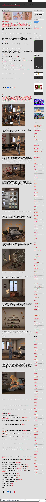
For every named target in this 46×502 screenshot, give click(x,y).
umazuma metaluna (21, 25)
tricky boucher (12, 25)
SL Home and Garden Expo (37, 250)
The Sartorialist (36, 332)
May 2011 (35, 440)
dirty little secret (18, 97)
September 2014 (36, 379)
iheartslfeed (17, 22)
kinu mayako (6, 99)
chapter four (14, 23)
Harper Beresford (24, 23)
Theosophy (35, 230)
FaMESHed (28, 466)
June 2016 (35, 347)
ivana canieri (28, 98)
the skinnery (7, 25)
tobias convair (19, 101)
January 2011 (35, 446)
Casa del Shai (35, 172)
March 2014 (35, 388)
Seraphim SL (35, 274)
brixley (31, 96)
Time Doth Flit (36, 133)
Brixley (23, 403)
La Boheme (24, 73)
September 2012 (36, 416)
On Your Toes (35, 271)
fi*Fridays (35, 189)
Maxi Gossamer (24, 417)
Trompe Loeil (26, 464)
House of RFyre (36, 197)
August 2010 (35, 454)
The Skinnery (35, 229)
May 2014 (35, 385)
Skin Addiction (36, 277)
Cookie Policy (17, 500)
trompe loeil (26, 101)
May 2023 (35, 338)
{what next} (17, 477)
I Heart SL (35, 294)
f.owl (26, 97)
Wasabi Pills (35, 238)
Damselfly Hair (36, 175)
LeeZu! (35, 206)
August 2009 (35, 472)
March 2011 (35, 443)
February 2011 (36, 445)
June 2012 (35, 420)
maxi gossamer (19, 99)
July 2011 (35, 437)
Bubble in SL (35, 171)
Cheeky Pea (18, 475)
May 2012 (35, 422)
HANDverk (35, 195)
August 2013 (35, 399)
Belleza (18, 58)
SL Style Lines (36, 306)
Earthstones (35, 183)
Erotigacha (3, 471)
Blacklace (35, 169)
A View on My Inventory (37, 256)
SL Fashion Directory (36, 303)
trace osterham (23, 101)
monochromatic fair (28, 99)
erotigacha (24, 97)
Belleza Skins (35, 168)
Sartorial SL (35, 273)
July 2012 (35, 419)
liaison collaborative (14, 99)
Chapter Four (4, 61)
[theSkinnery (25, 60)
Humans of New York (36, 320)
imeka (27, 23)
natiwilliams (6, 24)
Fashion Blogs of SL (36, 289)
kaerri (31, 98)
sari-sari (16, 24)
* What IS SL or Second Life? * (38, 151)
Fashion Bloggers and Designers (38, 288)
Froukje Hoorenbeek (5, 98)
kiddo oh (29, 23)
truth (29, 101)
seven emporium (25, 100)
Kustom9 (29, 403)
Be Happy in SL (36, 283)
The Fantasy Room (29, 69)
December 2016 (36, 341)
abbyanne (22, 22)
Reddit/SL (35, 300)
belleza (27, 22)
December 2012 (36, 411)
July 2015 (35, 364)
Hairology (35, 244)
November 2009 (36, 468)
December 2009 (36, 466)
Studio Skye (35, 227)
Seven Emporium (18, 462)
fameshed (28, 97)
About (27, 4)
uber (17, 25)
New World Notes (36, 324)
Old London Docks (36, 297)
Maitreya (35, 209)
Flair (3, 413)
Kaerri (12, 483)
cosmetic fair (9, 97)
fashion (20, 23)
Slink (4, 410)
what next (10, 102)
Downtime (5, 95)
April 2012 (35, 423)
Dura (34, 180)
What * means (31, 4)
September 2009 (36, 471)
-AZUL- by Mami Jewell (37, 157)
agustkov (26, 96)
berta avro (6, 23)
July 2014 (35, 382)
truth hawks (15, 25)
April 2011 (35, 442)
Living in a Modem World (37, 323)
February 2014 (36, 390)
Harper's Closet (13, 22)
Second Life (19, 24)
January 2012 (36, 428)
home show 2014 (18, 98)
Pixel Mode (7, 100)
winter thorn (13, 102)
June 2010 (35, 457)
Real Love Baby (36, 139)
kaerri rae (3, 99)
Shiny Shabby (36, 247)
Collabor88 (35, 174)
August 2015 (35, 362)
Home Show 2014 (4, 431)
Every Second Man (36, 262)
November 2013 (36, 394)
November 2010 (36, 449)
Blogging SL (35, 285)
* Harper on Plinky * (36, 145)
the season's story (11, 101)
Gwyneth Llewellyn (36, 318)
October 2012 (36, 414)
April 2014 (35, 387)
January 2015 (36, 373)
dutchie (22, 97)
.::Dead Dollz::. (13, 65)
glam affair (9, 98)
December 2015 (36, 356)
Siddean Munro (29, 100)
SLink (4, 101)
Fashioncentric (36, 291)
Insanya (35, 198)
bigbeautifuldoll (10, 23)
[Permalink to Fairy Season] (17, 19)
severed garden (23, 24)
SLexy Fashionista (36, 279)
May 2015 (35, 367)
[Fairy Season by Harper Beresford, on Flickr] (4, 31)
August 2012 (35, 417)
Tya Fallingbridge (6, 102)
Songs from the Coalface (37, 330)
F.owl (20, 405)
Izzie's (35, 200)
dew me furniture (13, 97)
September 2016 (36, 342)
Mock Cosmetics (36, 215)
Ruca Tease (35, 221)
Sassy (35, 223)
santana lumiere (13, 24)
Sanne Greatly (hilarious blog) (38, 326)
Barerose (35, 163)
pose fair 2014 (11, 100)
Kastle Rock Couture (36, 201)
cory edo (6, 97)
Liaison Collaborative (29, 459)
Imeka (23, 71)
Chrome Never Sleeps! (37, 315)
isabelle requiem (24, 98)
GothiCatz (35, 194)
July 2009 (35, 474)
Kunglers (35, 203)
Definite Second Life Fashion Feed (38, 286)
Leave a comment (8, 26)
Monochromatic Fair (5, 418)
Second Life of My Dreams (37, 327)
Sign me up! (36, 21)
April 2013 (35, 405)
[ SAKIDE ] (21, 407)
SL (2, 101)
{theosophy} (22, 424)
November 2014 (36, 376)
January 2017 (36, 339)
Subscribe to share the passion (38, 14)
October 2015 (36, 359)
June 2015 (35, 365)
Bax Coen (35, 166)
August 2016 (35, 344)
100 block (23, 96)
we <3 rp (27, 25)
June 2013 (35, 402)
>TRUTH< (16, 56)
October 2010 (36, 451)
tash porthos (6, 101)
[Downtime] (13, 126)
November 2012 (36, 413)
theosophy (15, 101)
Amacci (35, 160)
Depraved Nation (36, 177)
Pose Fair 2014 (27, 420)
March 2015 (35, 370)
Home (25, 4)
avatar (25, 22)
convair (3, 97)
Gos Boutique (36, 192)
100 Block (27, 405)
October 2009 (36, 469)
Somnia (35, 226)
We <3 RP (20, 65)
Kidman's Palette (36, 268)
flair (30, 97)
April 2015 (35, 368)
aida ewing (28, 96)
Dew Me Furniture (23, 470)
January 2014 (36, 391)
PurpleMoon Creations (37, 220)
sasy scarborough (17, 100)
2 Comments (21, 102)
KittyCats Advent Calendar (37, 130)
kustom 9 (10, 99)
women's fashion (17, 102)
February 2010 (36, 463)
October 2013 (36, 396)
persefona (9, 24)
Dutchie (17, 473)
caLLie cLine (35, 259)
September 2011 (36, 434)
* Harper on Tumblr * (36, 148)
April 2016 (35, 350)
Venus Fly (35, 136)
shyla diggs (27, 24)
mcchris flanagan (23, 99)
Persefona (21, 69)
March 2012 (35, 425)
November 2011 (36, 431)
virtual (25, 25)
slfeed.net (35, 309)
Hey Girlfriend (36, 265)
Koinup (35, 321)
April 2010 (35, 460)
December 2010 (36, 448)
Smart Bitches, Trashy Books (38, 329)
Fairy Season (5, 21)
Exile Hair (35, 186)
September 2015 (36, 361)
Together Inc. (35, 232)
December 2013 (36, 393)
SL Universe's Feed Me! (37, 308)
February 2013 (36, 408)
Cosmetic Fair (9, 413)
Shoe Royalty (36, 276)
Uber (23, 58)
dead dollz (17, 23)
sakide (13, 100)
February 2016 (36, 353)
